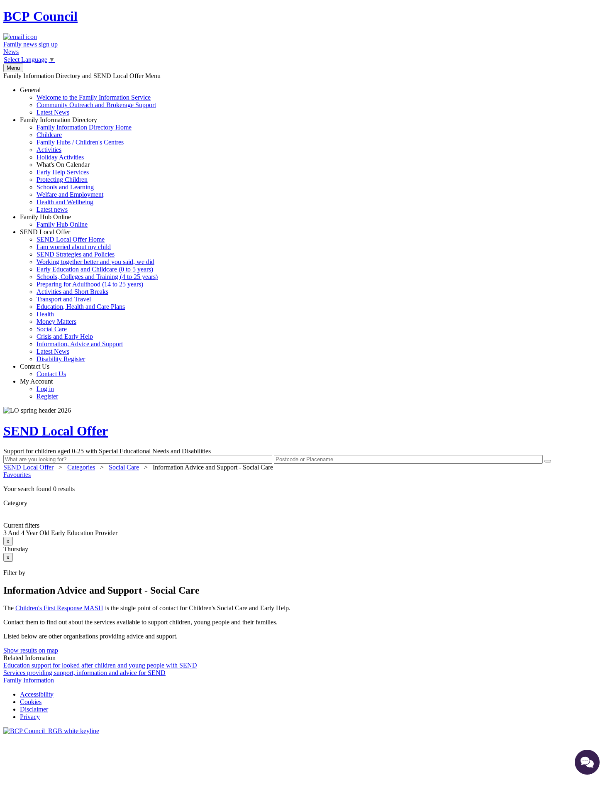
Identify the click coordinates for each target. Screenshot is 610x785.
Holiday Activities (60, 157)
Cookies (30, 701)
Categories (81, 467)
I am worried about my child (74, 246)
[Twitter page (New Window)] (60, 680)
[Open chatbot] (587, 762)
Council (40, 16)
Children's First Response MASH (59, 607)
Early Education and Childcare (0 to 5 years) (95, 269)
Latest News (53, 112)
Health (45, 314)
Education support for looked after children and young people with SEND (100, 665)
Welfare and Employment (70, 194)
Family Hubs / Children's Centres (80, 142)
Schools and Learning (65, 187)
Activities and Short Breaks (72, 291)
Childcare (49, 134)
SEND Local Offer (89, 295)
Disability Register (61, 358)
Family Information (28, 680)
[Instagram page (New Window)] (66, 680)
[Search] (547, 461)
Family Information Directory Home (84, 127)
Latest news (52, 209)
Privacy (30, 716)
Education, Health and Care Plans (81, 306)
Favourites (17, 474)
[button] (305, 489)
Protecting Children (62, 179)
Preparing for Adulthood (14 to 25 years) (90, 284)
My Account (39, 389)
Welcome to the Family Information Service (94, 97)
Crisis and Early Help (65, 336)
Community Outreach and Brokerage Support (96, 104)
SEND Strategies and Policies (76, 254)
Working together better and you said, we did (95, 261)
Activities (49, 149)
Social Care (52, 329)
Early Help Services (63, 172)
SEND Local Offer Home (71, 239)
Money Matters (56, 321)
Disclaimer (34, 709)
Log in (45, 388)
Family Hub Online (54, 220)
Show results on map (30, 650)
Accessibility (37, 694)
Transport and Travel (64, 299)
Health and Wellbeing (65, 201)
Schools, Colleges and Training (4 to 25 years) (97, 276)
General (88, 101)
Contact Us (43, 370)
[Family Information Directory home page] (51, 730)
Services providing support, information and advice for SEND (84, 672)
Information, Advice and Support (80, 343)
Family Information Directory (76, 164)
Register (47, 396)
